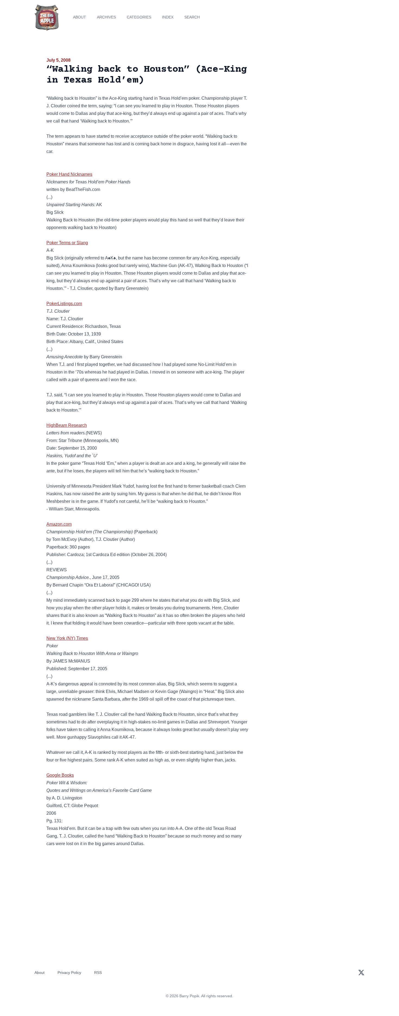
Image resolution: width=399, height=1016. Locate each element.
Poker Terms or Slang (67, 242)
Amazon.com (59, 524)
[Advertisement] (304, 99)
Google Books (60, 775)
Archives (106, 17)
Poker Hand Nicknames (69, 174)
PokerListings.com (64, 303)
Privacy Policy (69, 972)
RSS (98, 972)
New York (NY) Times (67, 638)
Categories (139, 17)
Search (192, 17)
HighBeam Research (66, 425)
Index (167, 17)
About (79, 17)
